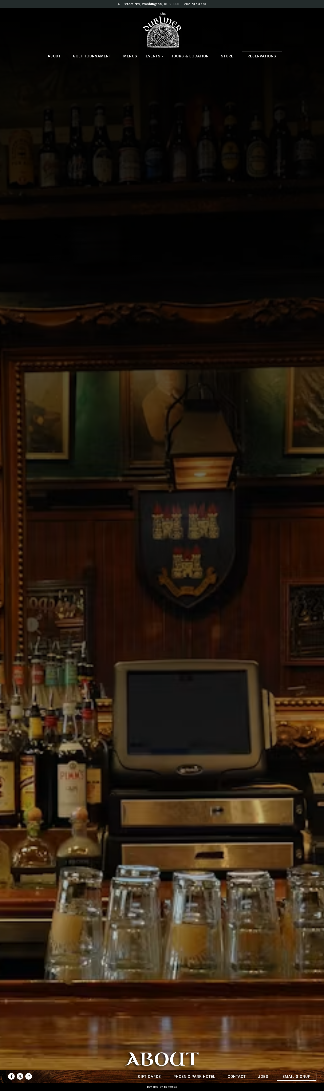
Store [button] (227, 56)
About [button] (54, 56)
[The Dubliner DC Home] (162, 30)
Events (154, 56)
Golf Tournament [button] (92, 56)
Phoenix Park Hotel (194, 1077)
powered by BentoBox (162, 1086)
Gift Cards (149, 1077)
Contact (237, 1077)
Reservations (262, 56)
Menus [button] (130, 56)
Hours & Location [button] (190, 56)
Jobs (263, 1077)
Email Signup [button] (296, 1077)
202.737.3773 (195, 4)
